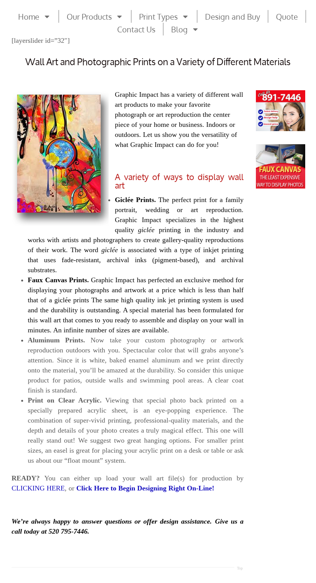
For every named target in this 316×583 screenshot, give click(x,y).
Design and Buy (232, 17)
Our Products (89, 17)
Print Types (158, 17)
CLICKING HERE (38, 488)
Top (240, 568)
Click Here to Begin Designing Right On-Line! (145, 488)
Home (28, 17)
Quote (287, 17)
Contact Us (136, 29)
